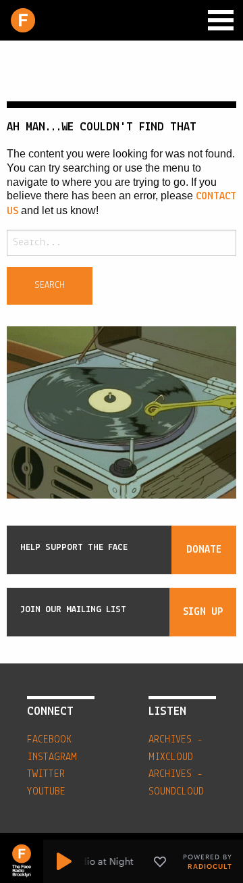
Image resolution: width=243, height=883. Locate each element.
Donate (203, 550)
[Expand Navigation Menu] (221, 20)
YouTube (46, 791)
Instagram (52, 757)
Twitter (46, 774)
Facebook (49, 739)
